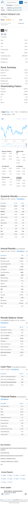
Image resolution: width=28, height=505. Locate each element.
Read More (7, 494)
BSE (6, 30)
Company (10, 5)
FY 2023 (22, 475)
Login (25, 2)
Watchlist (22, 23)
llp (1, 464)
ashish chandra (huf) (8, 458)
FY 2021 (9, 479)
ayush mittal (4, 453)
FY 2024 (16, 475)
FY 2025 (9, 475)
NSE (2, 30)
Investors (17, 5)
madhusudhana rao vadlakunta (11, 455)
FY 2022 (3, 479)
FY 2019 (22, 479)
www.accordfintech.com (8, 499)
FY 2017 (9, 482)
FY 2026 (3, 475)
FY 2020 (16, 479)
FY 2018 (3, 482)
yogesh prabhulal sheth (9, 461)
